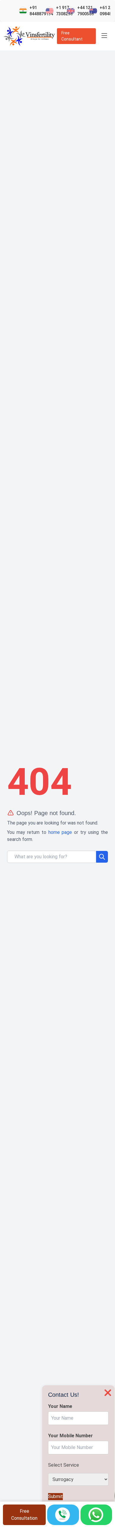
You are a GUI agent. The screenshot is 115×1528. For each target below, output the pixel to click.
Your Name (60, 1406)
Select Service (63, 1465)
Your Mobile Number (70, 1435)
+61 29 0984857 (105, 10)
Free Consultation (24, 1514)
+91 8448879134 (39, 10)
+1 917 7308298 (62, 10)
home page (60, 832)
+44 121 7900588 (83, 10)
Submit (55, 1496)
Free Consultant (72, 36)
